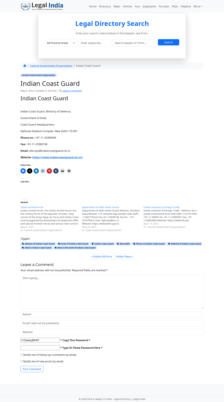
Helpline (186, 6)
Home (93, 6)
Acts (137, 6)
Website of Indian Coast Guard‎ (185, 243)
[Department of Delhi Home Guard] (112, 219)
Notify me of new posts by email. (43, 361)
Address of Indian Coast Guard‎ (39, 243)
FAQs (175, 6)
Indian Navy (123, 256)
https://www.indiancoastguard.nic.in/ (57, 157)
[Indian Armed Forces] (51, 219)
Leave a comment (72, 90)
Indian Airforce (102, 256)
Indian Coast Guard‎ (103, 243)
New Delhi (124, 243)
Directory (105, 6)
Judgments (149, 6)
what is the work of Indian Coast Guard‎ (76, 247)
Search (168, 42)
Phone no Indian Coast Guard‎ (150, 243)
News (116, 6)
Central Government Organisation (51, 66)
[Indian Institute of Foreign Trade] (174, 217)
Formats (164, 6)
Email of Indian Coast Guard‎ (74, 243)
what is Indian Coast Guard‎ (37, 247)
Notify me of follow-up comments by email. (50, 355)
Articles (127, 6)
